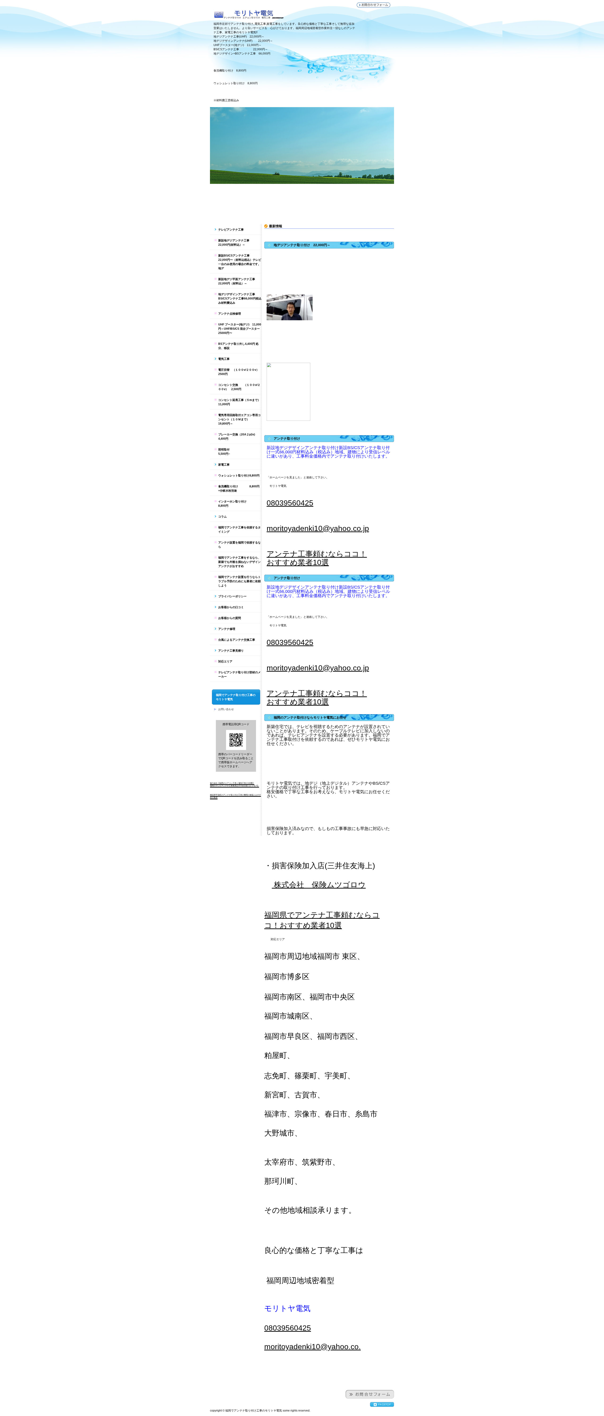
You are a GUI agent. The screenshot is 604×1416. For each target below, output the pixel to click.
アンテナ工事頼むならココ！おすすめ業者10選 (317, 558)
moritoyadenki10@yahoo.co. (312, 1346)
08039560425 (290, 503)
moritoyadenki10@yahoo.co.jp (318, 528)
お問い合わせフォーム (373, 5)
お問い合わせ (226, 709)
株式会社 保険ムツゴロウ (319, 885)
